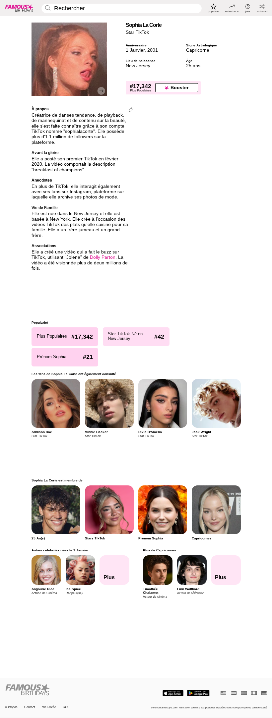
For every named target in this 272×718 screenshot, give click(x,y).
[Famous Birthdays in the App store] (173, 693)
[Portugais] (244, 693)
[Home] (69, 690)
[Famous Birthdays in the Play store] (198, 693)
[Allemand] (264, 693)
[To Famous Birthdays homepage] (19, 8)
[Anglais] (223, 693)
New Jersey (138, 65)
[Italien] (254, 693)
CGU (66, 707)
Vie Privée (49, 707)
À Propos (11, 707)
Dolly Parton (102, 257)
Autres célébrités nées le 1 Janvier (60, 550)
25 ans (193, 65)
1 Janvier (135, 50)
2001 (152, 50)
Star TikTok (137, 32)
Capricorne (197, 50)
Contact (29, 707)
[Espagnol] (234, 693)
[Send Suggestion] (131, 110)
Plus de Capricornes (159, 550)
